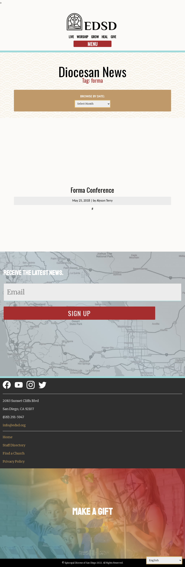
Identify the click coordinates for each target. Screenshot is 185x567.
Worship (82, 36)
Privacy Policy (14, 461)
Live (71, 36)
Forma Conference (92, 190)
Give (113, 36)
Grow (95, 36)
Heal (105, 36)
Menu (93, 44)
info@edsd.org (14, 425)
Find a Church (14, 453)
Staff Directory (14, 445)
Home (7, 437)
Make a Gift (92, 511)
